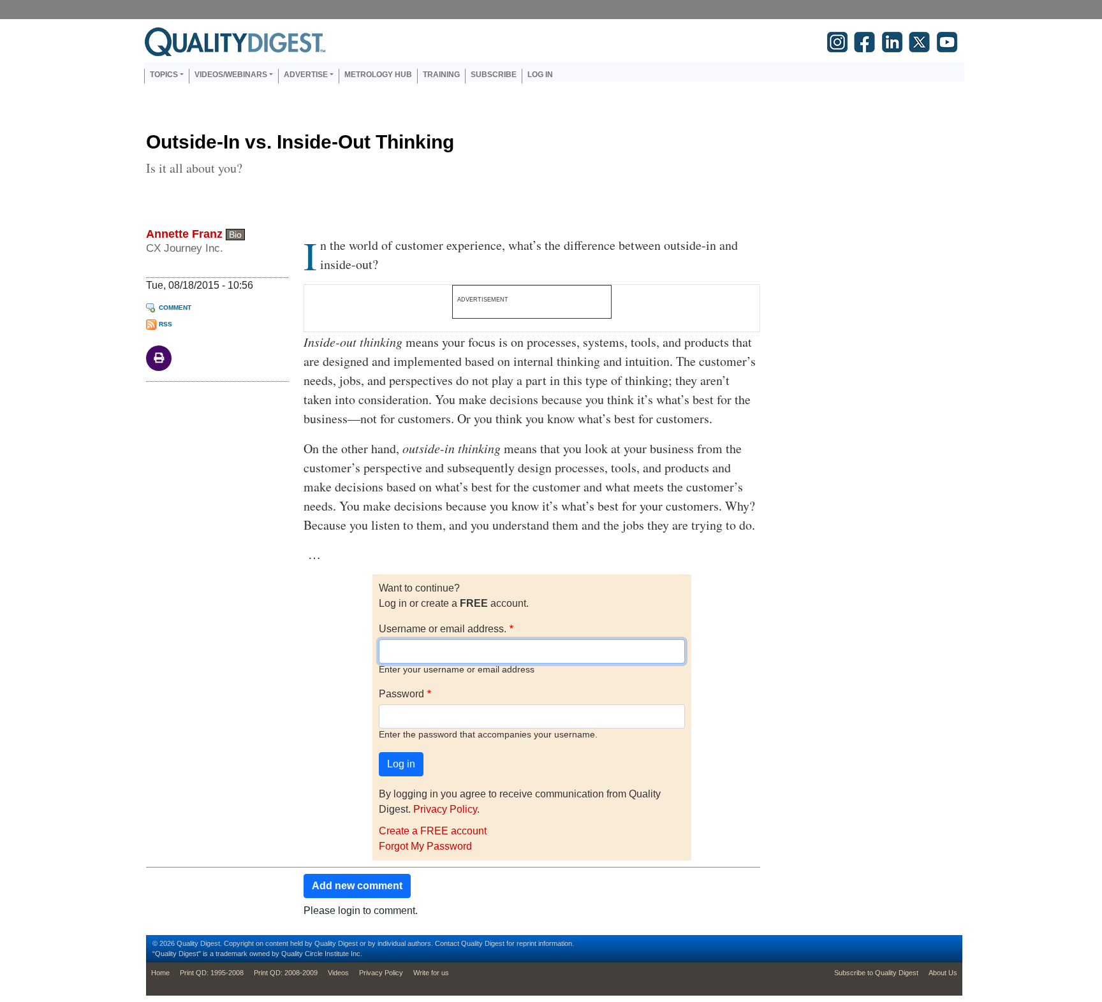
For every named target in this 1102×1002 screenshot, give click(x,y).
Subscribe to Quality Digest (876, 973)
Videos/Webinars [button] (231, 74)
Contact (447, 943)
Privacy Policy (445, 809)
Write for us (431, 973)
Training (441, 74)
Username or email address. (442, 628)
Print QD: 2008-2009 (286, 973)
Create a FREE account (433, 830)
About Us (943, 973)
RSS (165, 324)
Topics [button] (164, 74)
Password (401, 693)
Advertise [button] (306, 74)
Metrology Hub (378, 74)
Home (160, 973)
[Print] (159, 357)
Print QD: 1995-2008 (212, 973)
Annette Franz (184, 234)
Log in (540, 74)
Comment (175, 307)
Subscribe (494, 74)
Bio (235, 234)
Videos (338, 973)
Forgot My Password (425, 846)
